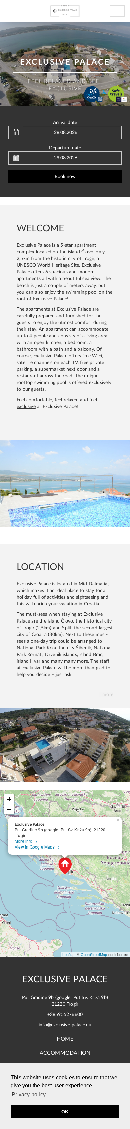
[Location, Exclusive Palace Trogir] (65, 745)
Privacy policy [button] (29, 1094)
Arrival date (65, 122)
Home (65, 1039)
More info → (26, 841)
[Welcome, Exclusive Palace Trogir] (65, 483)
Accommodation (65, 1053)
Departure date (65, 148)
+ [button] (9, 799)
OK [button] (64, 1111)
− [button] (9, 809)
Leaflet (67, 954)
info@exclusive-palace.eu (65, 1025)
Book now (65, 176)
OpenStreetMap (94, 954)
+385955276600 (65, 1014)
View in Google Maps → (37, 847)
